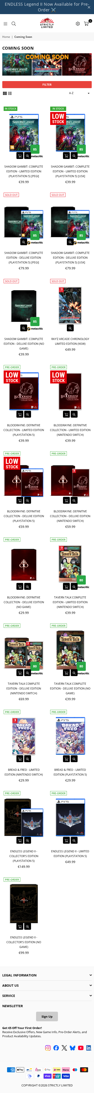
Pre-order (12, 367)
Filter (47, 85)
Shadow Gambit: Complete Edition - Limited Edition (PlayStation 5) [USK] (70, 171)
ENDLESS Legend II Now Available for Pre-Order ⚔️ (47, 7)
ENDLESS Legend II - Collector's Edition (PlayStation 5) (23, 856)
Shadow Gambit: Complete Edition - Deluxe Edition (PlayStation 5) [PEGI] (23, 257)
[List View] (9, 93)
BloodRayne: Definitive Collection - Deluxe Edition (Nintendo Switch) (70, 516)
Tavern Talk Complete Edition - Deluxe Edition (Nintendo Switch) (23, 688)
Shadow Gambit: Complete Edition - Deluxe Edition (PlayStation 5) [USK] (70, 257)
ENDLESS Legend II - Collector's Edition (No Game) (23, 942)
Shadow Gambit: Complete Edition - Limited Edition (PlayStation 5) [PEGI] (23, 171)
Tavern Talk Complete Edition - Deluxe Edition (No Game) (70, 688)
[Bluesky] (72, 1048)
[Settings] (78, 23)
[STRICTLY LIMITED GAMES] (47, 23)
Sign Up (47, 1016)
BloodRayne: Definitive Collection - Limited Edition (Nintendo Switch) (70, 430)
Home (6, 37)
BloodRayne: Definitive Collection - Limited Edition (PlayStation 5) (23, 430)
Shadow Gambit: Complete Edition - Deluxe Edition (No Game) (24, 343)
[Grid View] (4, 93)
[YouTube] (81, 1048)
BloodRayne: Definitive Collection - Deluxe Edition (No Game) (24, 602)
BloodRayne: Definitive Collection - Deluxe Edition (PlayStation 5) (24, 516)
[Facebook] (56, 1048)
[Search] (14, 23)
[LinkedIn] (89, 1048)
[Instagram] (48, 1048)
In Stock (10, 108)
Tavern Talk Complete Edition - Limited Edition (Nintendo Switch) (70, 602)
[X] (64, 1048)
